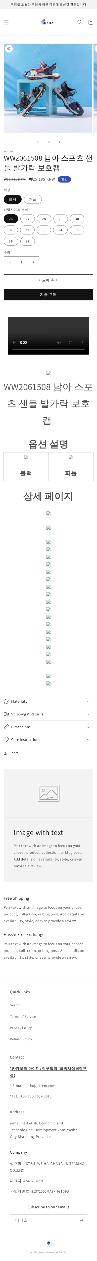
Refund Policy (21, 1039)
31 (11, 230)
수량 (7, 252)
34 (60, 230)
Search (15, 1005)
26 (11, 218)
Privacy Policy (21, 1028)
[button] (6, 22)
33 (44, 230)
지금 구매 (48, 294)
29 (61, 218)
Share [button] (14, 753)
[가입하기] (81, 1220)
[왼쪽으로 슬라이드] (37, 142)
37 (28, 241)
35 (77, 230)
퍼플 (33, 199)
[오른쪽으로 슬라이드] (59, 142)
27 (28, 218)
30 (77, 218)
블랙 (12, 199)
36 (11, 241)
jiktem (42, 1252)
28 (44, 218)
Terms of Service (23, 1016)
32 (27, 230)
